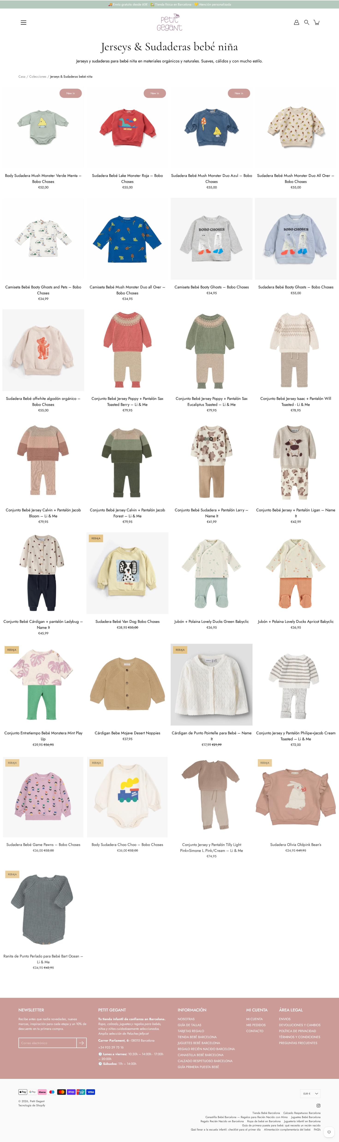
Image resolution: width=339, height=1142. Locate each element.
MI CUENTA (254, 1019)
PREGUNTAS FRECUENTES (298, 1043)
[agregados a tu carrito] (317, 22)
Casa (21, 76)
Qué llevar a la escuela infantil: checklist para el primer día (226, 1129)
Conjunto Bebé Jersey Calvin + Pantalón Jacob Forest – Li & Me (127, 513)
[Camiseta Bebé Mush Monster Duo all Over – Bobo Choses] (127, 239)
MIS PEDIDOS (256, 1025)
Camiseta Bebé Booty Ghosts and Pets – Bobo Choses (43, 290)
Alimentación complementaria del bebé (287, 1129)
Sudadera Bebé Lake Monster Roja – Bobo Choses (127, 178)
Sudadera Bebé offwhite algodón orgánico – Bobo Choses (43, 401)
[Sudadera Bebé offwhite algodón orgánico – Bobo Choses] (43, 350)
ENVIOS (285, 1019)
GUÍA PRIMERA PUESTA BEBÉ (198, 1067)
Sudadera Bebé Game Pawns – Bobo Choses (43, 844)
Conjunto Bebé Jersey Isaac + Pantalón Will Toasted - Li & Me (295, 401)
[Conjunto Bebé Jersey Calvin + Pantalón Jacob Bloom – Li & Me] (43, 462)
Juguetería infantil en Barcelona (302, 1121)
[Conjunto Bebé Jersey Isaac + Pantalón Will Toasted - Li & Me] (296, 350)
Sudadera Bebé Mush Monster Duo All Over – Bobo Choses (295, 178)
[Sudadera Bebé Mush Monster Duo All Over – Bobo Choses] (296, 127)
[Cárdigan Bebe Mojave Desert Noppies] (127, 685)
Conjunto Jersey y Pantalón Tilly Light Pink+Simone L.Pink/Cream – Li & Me (212, 847)
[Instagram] (318, 1105)
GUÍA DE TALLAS (189, 1025)
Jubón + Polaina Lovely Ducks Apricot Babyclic (296, 621)
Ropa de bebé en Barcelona (264, 1121)
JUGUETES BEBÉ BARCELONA (199, 1043)
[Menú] (23, 22)
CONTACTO (254, 1031)
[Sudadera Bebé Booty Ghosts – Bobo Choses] (296, 239)
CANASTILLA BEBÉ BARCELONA (200, 1055)
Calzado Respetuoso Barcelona (302, 1113)
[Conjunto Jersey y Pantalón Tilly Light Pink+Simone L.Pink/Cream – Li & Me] (212, 796)
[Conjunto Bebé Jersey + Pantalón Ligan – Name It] (296, 462)
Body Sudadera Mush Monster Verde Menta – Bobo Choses (43, 178)
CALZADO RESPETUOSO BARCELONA (205, 1061)
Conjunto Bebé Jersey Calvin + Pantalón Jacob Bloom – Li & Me (43, 513)
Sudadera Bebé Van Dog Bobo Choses (127, 621)
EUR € (306, 1093)
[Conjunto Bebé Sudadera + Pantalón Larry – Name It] (212, 462)
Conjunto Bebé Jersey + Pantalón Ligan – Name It (295, 513)
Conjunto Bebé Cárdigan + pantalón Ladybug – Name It (43, 624)
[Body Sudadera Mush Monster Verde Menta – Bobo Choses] (43, 127)
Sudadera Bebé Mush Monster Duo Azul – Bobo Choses (211, 178)
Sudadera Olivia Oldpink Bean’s (296, 844)
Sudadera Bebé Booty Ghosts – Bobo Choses (295, 287)
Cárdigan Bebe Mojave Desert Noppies (127, 733)
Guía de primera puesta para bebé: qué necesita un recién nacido (281, 1125)
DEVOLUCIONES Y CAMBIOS (300, 1025)
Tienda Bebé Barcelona (266, 1113)
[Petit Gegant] (169, 22)
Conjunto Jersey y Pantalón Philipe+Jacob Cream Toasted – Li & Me (296, 736)
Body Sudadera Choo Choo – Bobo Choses (127, 844)
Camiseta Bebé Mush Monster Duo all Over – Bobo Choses (127, 290)
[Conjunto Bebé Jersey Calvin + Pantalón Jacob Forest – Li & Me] (127, 462)
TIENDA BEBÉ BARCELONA (197, 1037)
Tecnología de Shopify (31, 1105)
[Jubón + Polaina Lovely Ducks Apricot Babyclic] (296, 573)
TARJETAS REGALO (191, 1031)
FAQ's (317, 1129)
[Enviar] (81, 1043)
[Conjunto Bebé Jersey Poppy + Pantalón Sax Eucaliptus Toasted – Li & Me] (212, 350)
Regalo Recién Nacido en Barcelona (222, 1121)
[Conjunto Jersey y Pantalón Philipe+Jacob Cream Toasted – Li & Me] (296, 685)
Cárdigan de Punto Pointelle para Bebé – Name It (212, 736)
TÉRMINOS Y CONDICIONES (299, 1037)
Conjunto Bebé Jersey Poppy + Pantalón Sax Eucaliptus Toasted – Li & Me (211, 401)
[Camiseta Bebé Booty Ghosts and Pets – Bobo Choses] (43, 239)
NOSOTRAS (186, 1019)
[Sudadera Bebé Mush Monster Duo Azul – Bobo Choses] (212, 127)
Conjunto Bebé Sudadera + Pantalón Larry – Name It (211, 513)
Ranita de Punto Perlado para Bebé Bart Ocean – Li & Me (43, 959)
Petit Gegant (37, 1101)
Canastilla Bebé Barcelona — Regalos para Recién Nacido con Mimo (246, 1117)
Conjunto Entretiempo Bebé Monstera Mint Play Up (43, 736)
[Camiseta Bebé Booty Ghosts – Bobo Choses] (212, 239)
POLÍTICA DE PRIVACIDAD (297, 1031)
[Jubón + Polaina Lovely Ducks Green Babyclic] (212, 573)
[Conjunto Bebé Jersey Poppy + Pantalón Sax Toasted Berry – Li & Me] (127, 350)
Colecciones (37, 76)
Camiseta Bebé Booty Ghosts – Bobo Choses (212, 287)
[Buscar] (306, 22)
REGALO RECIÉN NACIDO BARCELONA (206, 1049)
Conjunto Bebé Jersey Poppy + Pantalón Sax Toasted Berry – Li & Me (127, 401)
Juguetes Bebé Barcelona (306, 1117)
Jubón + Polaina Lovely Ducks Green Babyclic (212, 621)
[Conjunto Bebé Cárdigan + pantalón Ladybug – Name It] (43, 573)
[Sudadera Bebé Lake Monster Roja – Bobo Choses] (127, 127)
